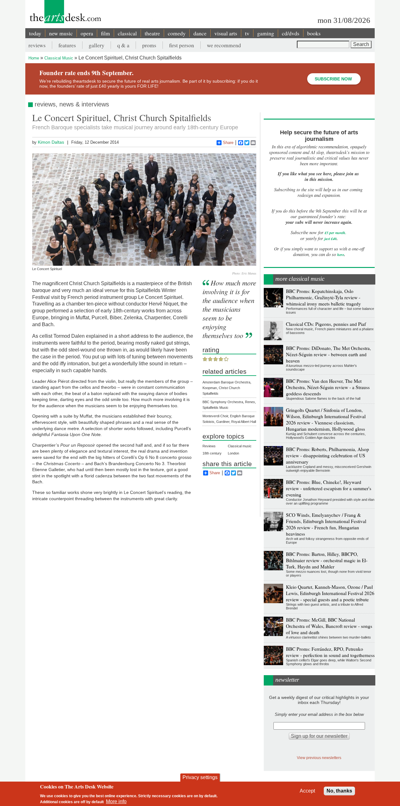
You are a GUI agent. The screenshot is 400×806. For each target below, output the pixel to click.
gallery (96, 45)
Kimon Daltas (51, 142)
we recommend (224, 45)
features (67, 45)
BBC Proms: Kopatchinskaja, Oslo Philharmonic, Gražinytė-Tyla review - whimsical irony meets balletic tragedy (323, 297)
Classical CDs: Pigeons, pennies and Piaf (326, 324)
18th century (212, 453)
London (233, 453)
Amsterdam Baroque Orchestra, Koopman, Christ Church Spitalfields (226, 387)
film (105, 33)
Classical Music (58, 58)
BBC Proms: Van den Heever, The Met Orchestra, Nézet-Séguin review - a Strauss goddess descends (328, 387)
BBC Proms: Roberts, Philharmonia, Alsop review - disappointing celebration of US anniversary (327, 455)
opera (87, 33)
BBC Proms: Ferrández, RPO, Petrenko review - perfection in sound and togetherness (330, 652)
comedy (177, 33)
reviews (37, 45)
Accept (307, 790)
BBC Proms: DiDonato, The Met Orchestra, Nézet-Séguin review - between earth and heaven (328, 354)
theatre (152, 33)
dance (200, 33)
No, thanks (339, 790)
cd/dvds (290, 33)
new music (61, 33)
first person (181, 45)
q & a (123, 45)
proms (149, 45)
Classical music (240, 446)
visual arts (225, 33)
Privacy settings (200, 777)
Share (228, 142)
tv (247, 33)
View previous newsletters (319, 758)
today (35, 33)
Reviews (209, 446)
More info (116, 801)
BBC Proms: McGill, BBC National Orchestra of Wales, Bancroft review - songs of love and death (329, 626)
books (314, 33)
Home (33, 58)
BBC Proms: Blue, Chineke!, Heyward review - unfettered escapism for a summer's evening (328, 488)
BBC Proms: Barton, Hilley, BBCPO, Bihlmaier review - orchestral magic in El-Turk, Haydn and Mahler (327, 560)
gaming (265, 33)
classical (127, 33)
